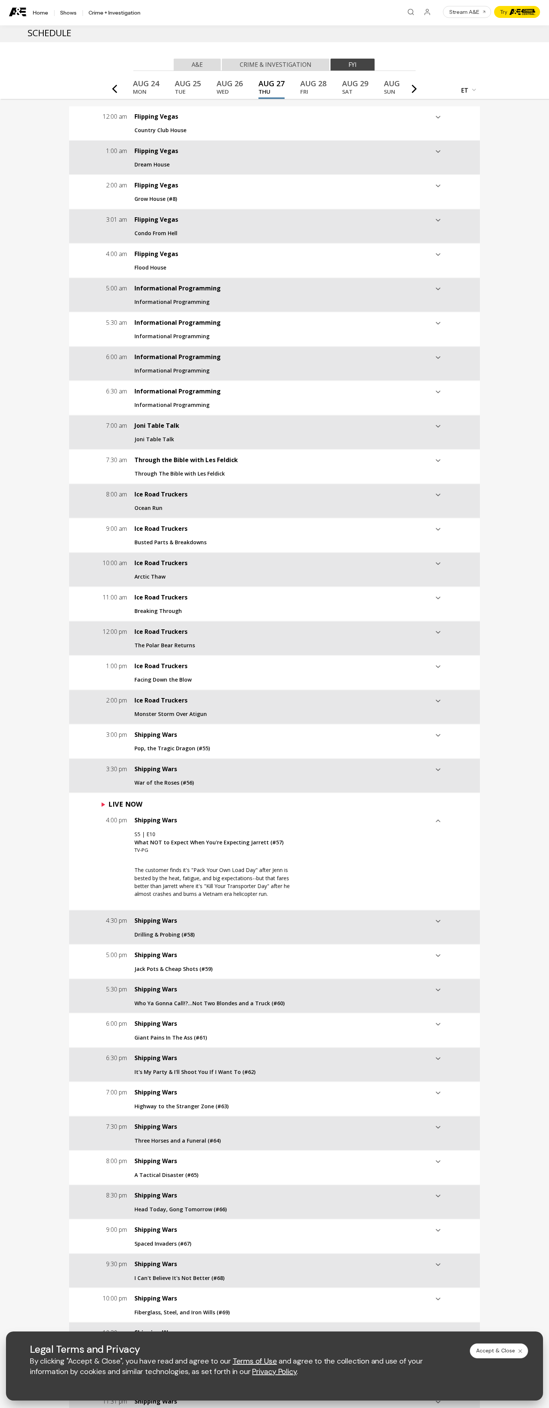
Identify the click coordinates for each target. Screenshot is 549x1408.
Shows (68, 13)
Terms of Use (255, 1361)
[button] (146, 89)
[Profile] (427, 12)
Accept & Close (495, 1350)
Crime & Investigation (275, 64)
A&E (197, 64)
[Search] (411, 12)
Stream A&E (464, 12)
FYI (352, 64)
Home (40, 13)
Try (503, 12)
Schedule (49, 33)
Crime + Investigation (114, 13)
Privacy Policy (274, 1371)
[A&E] (18, 12)
